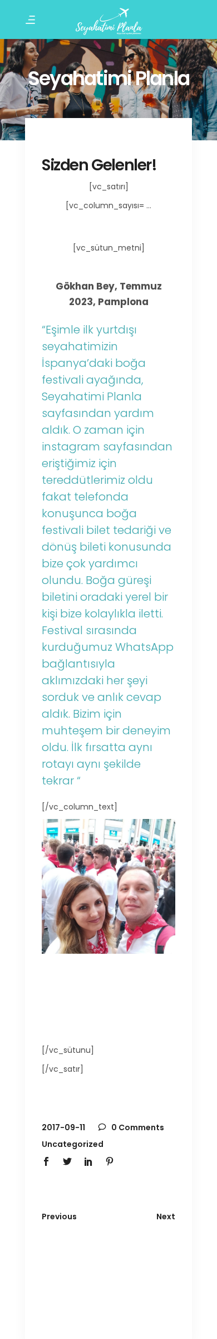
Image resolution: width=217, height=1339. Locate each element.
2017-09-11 (63, 1127)
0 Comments (137, 1127)
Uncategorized (72, 1144)
